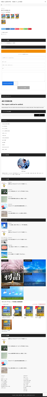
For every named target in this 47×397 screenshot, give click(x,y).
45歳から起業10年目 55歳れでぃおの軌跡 (22, 395)
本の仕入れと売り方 (5, 147)
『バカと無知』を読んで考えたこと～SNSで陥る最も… (18, 224)
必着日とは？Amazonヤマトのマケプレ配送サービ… (17, 183)
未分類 (3, 144)
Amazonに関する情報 (5, 123)
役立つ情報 (4, 140)
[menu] (45, 1)
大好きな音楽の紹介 (5, 137)
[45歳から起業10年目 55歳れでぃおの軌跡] (21, 1)
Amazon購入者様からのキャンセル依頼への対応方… (17, 213)
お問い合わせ (3, 387)
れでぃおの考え (4, 128)
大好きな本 (4, 135)
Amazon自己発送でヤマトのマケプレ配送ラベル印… (17, 239)
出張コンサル (4, 133)
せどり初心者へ (4, 126)
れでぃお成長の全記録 (6, 130)
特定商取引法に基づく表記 (5, 386)
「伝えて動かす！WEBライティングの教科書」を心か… (18, 246)
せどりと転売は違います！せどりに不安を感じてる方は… (18, 191)
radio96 (6, 32)
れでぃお (23, 171)
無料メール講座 (3, 380)
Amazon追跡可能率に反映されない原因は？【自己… (17, 198)
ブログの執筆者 (3, 383)
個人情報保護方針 (4, 384)
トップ (2, 377)
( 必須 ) (4, 61)
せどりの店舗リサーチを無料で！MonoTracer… (16, 254)
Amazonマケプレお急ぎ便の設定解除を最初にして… (17, 205)
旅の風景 (3, 142)
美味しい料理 (4, 149)
